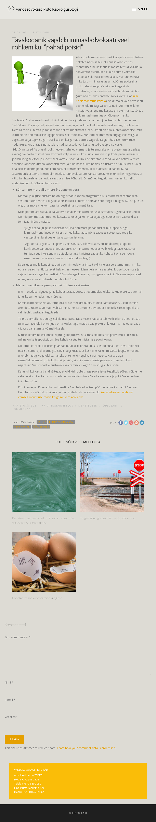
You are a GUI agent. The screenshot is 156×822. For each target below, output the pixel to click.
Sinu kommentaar (17, 637)
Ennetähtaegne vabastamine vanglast (37, 598)
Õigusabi (110, 405)
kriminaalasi (22, 426)
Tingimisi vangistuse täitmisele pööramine (107, 518)
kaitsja (42, 421)
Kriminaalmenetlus (57, 405)
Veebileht (11, 717)
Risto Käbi (41, 32)
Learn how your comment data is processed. (86, 748)
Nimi (9, 682)
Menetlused (88, 405)
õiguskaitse (41, 426)
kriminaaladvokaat (61, 421)
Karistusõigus (25, 405)
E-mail (10, 700)
